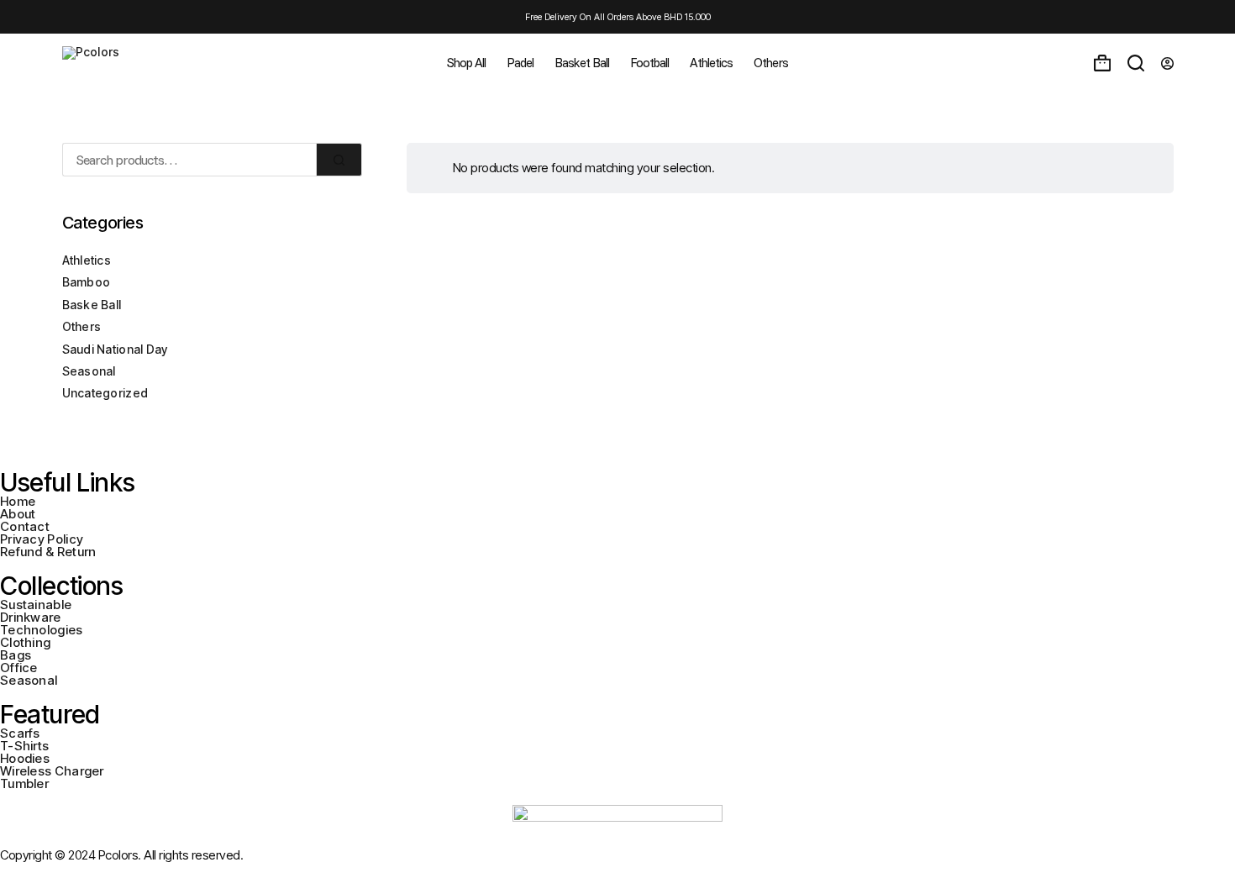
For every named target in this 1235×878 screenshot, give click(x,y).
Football (649, 63)
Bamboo (86, 282)
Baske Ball (92, 304)
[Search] (1135, 63)
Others (771, 63)
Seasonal (89, 371)
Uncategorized (105, 393)
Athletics (711, 63)
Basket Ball (581, 63)
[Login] (1167, 63)
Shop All (466, 63)
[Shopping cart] (1102, 63)
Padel (520, 63)
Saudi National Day (115, 349)
